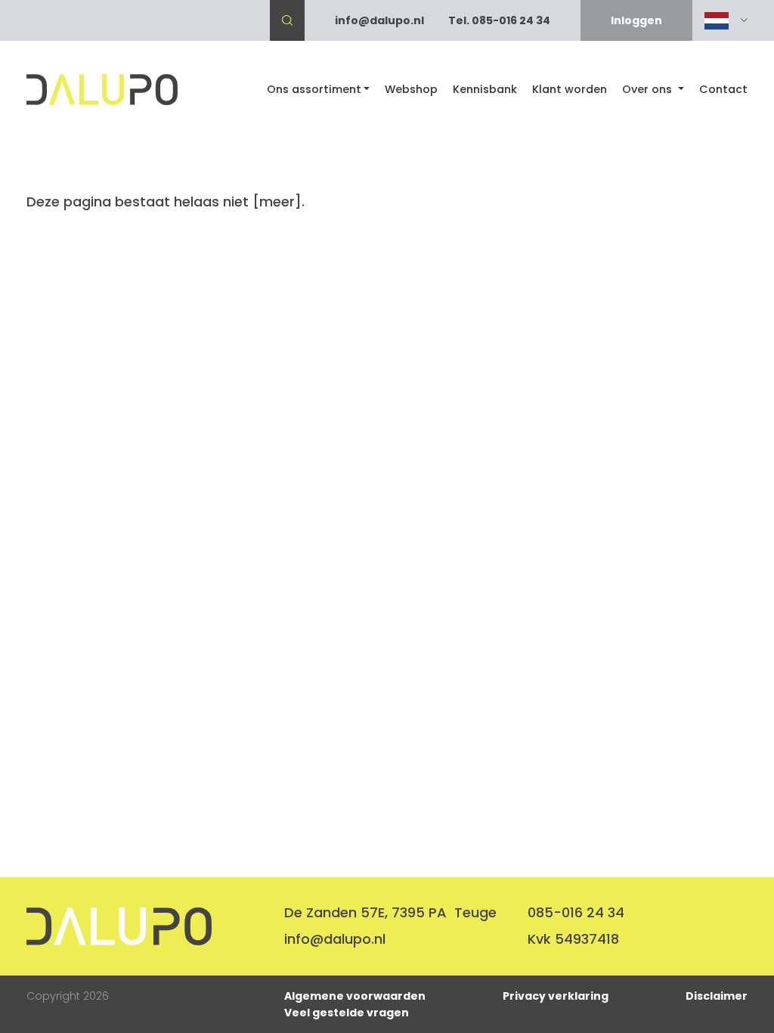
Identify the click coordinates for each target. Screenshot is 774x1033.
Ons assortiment (314, 89)
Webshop (411, 89)
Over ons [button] (648, 89)
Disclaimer (717, 996)
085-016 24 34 (576, 912)
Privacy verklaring (555, 996)
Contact (723, 89)
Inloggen (636, 20)
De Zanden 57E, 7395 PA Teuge (390, 912)
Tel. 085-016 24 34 (499, 20)
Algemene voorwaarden (355, 996)
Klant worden (569, 89)
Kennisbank (485, 89)
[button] (726, 20)
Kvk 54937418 (573, 938)
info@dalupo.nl (379, 20)
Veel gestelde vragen (346, 1012)
